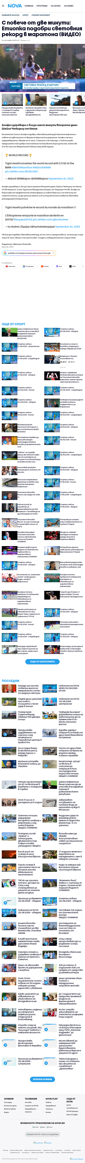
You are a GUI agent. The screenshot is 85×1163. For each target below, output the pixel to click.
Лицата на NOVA (31, 1106)
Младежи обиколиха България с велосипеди (70, 954)
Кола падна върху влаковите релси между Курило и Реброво (27, 752)
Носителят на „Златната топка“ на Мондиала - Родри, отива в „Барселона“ (28, 578)
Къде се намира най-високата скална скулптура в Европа (70, 867)
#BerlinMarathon (22, 167)
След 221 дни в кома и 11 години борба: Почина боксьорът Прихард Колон (71, 594)
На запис (56, 6)
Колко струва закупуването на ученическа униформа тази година (71, 1013)
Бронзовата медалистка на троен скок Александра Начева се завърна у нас (71, 564)
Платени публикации (67, 1152)
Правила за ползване (37, 1152)
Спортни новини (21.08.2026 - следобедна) (28, 357)
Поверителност (15, 1152)
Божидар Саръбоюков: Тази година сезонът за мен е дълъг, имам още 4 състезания (27, 649)
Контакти (67, 1150)
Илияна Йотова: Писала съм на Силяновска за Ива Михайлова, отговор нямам (29, 928)
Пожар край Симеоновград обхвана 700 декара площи (29, 716)
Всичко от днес (10, 1106)
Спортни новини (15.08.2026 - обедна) (69, 610)
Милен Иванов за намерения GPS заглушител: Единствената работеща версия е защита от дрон (70, 1046)
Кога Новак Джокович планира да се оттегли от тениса (29, 469)
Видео (6, 1112)
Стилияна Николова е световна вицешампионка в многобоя (71, 624)
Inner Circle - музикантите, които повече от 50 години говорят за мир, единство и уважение (30, 983)
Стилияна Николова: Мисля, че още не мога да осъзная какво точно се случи (28, 522)
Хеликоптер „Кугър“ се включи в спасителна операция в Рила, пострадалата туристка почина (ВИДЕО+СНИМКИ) (69, 768)
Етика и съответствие (52, 1152)
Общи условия (76, 1150)
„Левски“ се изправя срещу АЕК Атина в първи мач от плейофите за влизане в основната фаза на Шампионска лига (29, 457)
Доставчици (59, 1150)
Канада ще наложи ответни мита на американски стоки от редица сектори (29, 689)
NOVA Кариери (72, 1111)
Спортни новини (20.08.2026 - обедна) (26, 401)
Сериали (49, 1109)
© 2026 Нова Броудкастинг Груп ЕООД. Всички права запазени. (20, 1158)
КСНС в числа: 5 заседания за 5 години (30, 801)
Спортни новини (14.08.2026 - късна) (25, 623)
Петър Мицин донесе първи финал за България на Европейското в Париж (71, 549)
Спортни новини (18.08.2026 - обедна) (69, 468)
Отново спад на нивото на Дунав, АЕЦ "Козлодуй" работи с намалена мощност (30, 1029)
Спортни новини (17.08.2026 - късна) (68, 481)
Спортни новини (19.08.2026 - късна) (25, 413)
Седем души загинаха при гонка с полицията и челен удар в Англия (30, 702)
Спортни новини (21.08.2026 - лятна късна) (28, 345)
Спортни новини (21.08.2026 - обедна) (26, 373)
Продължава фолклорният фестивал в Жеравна (29, 1043)
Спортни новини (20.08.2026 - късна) (25, 389)
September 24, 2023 (61, 178)
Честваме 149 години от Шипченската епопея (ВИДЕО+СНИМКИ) (70, 914)
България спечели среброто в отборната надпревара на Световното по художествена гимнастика (28, 598)
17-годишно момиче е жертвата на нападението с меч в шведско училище (70, 855)
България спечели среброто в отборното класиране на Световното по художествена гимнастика (70, 580)
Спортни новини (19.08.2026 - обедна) (69, 426)
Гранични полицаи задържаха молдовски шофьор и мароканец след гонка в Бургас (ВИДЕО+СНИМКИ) (29, 821)
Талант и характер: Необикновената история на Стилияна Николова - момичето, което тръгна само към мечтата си (71, 377)
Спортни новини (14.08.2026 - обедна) (69, 635)
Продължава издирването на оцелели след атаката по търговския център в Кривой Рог (30, 736)
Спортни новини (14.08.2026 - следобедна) (28, 635)
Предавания (51, 1106)
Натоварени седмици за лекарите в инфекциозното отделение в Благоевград (30, 1014)
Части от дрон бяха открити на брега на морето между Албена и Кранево (70, 752)
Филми (48, 1112)
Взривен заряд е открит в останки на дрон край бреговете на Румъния (71, 734)
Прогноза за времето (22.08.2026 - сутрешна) (30, 1061)
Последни (8, 1102)
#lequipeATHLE (23, 219)
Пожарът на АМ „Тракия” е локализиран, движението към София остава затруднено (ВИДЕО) (29, 839)
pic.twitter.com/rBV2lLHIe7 (21, 171)
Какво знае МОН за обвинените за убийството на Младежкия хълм (28, 997)
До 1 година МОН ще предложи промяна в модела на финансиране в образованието (70, 999)
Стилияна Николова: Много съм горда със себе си (28, 494)
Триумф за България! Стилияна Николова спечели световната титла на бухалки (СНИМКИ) (26, 537)
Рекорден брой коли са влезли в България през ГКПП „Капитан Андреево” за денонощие (70, 1030)
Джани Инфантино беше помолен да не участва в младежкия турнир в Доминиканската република (28, 333)
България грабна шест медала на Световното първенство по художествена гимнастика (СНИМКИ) (27, 552)
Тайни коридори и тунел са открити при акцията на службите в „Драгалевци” (69, 1064)
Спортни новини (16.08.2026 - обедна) (26, 563)
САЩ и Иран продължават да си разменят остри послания (70, 942)
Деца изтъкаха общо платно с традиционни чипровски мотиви (70, 982)
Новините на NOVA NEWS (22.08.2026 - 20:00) (69, 688)
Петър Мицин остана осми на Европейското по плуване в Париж (71, 521)
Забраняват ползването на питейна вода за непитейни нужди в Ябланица (69, 805)
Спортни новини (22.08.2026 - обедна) (69, 330)
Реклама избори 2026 (16, 1150)
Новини (29, 6)
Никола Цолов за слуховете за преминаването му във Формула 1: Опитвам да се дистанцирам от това (28, 509)
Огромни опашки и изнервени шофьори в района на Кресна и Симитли (30, 956)
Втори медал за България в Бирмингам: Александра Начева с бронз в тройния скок (71, 649)
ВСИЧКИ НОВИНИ (42, 1079)
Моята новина (10, 1109)
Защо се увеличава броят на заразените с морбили (30, 967)
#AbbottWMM (42, 167)
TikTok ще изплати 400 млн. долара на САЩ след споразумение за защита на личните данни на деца (29, 886)
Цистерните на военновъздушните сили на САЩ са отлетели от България (69, 928)
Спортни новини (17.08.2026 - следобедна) (71, 493)
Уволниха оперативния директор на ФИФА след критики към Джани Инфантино (28, 483)
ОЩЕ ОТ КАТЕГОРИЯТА (42, 661)
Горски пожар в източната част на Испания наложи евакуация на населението (29, 870)
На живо (68, 6)
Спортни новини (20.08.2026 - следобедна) (71, 389)
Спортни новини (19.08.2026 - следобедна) (71, 413)
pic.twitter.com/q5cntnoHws (50, 219)
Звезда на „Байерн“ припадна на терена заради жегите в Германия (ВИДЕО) (69, 535)
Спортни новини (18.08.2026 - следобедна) (71, 453)
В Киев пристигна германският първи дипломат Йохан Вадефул (29, 942)
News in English (72, 1115)
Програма (42, 6)
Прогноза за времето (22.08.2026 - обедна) (30, 899)
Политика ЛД (25, 1152)
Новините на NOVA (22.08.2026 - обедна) (29, 911)
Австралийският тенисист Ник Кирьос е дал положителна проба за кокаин (28, 428)
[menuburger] (3, 5)
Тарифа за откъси (48, 1150)
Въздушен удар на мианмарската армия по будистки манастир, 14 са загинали (69, 820)
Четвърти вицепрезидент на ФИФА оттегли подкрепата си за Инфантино (71, 403)
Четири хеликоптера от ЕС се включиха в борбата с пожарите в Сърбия (30, 785)
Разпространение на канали (32, 1150)
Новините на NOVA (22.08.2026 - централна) (69, 701)
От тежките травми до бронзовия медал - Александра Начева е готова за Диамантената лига (28, 442)
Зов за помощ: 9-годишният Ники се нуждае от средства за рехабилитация (71, 969)
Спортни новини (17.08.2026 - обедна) (68, 505)
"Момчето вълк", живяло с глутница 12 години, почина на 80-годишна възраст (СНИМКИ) (70, 885)
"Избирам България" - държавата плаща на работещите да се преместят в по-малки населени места (71, 718)
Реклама (5, 1150)
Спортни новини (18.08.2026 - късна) (68, 438)
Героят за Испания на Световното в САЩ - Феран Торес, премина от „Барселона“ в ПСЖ (28, 612)
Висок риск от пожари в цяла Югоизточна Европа (29, 854)
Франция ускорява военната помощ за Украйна (29, 763)
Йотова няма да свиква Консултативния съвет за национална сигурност (70, 838)
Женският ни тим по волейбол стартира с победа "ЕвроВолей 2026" (70, 346)
